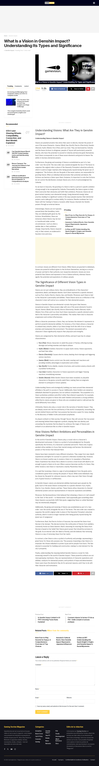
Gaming (37, 742)
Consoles (38, 739)
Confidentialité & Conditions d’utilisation (76, 760)
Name (37, 689)
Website (69, 698)
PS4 (56, 731)
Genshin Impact (13, 35)
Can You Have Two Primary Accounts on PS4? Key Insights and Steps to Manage (23, 103)
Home (5, 35)
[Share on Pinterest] (88, 89)
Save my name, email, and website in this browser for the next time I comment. (60, 706)
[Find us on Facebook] (4, 749)
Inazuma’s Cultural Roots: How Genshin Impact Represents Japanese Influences (79, 224)
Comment (38, 665)
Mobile (47, 738)
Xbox (57, 743)
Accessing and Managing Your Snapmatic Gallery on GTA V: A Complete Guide (17, 93)
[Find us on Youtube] (11, 749)
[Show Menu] (94, 3)
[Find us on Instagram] (15, 749)
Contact (92, 760)
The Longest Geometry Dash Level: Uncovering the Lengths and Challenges (18, 112)
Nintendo (48, 743)
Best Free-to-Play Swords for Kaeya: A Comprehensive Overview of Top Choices (79, 217)
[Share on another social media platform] (93, 89)
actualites (38, 731)
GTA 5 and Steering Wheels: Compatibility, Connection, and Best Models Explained (14, 137)
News (47, 741)
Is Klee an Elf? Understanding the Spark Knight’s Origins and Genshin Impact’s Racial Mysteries (78, 231)
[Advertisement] (49, 19)
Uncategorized (59, 736)
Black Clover (39, 734)
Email (37, 698)
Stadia (57, 734)
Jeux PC (47, 735)
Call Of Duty (39, 736)
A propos (61, 760)
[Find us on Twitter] (8, 749)
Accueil (54, 760)
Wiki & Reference (58, 740)
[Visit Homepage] (49, 3)
